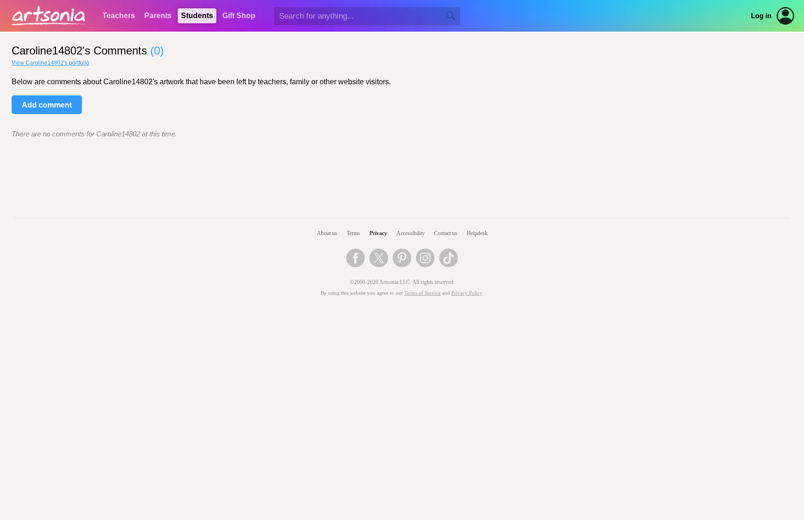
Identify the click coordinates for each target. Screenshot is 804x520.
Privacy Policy (466, 293)
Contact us (445, 233)
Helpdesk (477, 233)
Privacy (378, 233)
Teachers (118, 16)
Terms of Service (422, 293)
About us (327, 233)
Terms (353, 233)
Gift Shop (238, 16)
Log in (761, 16)
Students (197, 16)
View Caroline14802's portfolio (50, 63)
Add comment (47, 105)
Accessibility (410, 233)
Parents (158, 16)
